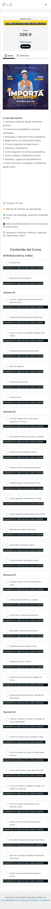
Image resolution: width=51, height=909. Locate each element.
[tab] (9, 56)
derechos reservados (20, 900)
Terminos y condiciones (40, 900)
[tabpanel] (25, 151)
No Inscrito (25, 22)
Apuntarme (25, 46)
